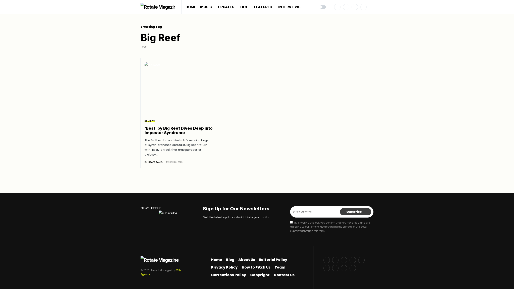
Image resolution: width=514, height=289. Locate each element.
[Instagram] (355, 7)
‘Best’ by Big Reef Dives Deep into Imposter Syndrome (179, 130)
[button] (323, 7)
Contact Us (284, 275)
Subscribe (354, 212)
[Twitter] (346, 7)
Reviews (150, 121)
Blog (230, 259)
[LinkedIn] (335, 268)
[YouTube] (361, 260)
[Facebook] (337, 7)
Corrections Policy (228, 275)
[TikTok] (344, 268)
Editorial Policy (273, 259)
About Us (246, 259)
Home (216, 259)
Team (279, 267)
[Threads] (353, 268)
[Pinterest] (363, 7)
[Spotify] (326, 268)
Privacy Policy (224, 267)
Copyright (260, 275)
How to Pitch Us (256, 267)
